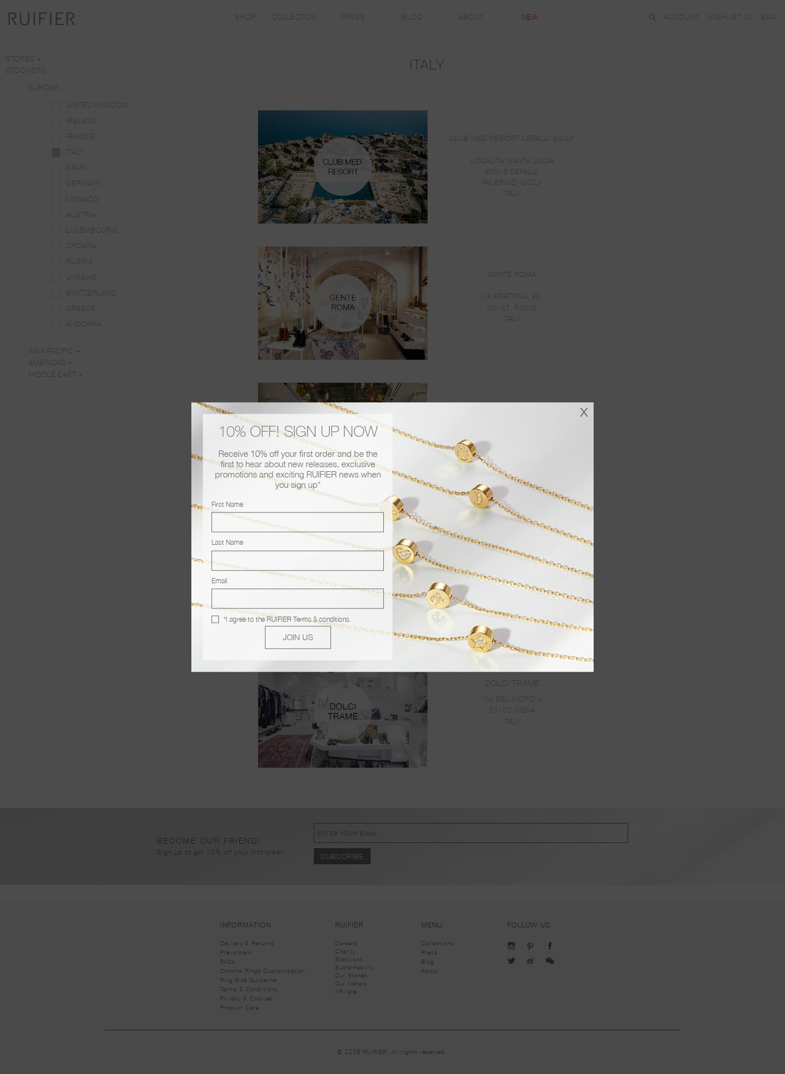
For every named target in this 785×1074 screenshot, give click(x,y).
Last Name (227, 542)
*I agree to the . (287, 619)
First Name (227, 504)
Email (219, 580)
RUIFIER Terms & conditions (308, 619)
